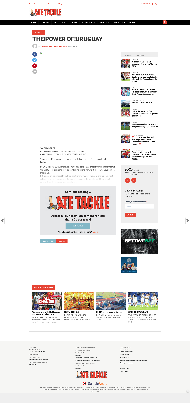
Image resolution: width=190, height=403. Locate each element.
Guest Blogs (59, 4)
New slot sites (124, 368)
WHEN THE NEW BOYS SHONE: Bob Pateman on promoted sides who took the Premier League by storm (144, 78)
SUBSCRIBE (78, 226)
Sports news (124, 371)
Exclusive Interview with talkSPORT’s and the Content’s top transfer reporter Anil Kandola (144, 155)
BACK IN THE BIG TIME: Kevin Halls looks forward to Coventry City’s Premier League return (144, 91)
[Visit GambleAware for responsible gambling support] (97, 383)
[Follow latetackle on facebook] (133, 180)
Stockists (104, 22)
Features (45, 22)
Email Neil (78, 368)
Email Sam (78, 355)
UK (55, 22)
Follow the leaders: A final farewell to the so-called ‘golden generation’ (145, 113)
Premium (61, 241)
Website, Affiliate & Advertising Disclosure (133, 360)
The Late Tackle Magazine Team (54, 46)
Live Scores (49, 4)
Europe (63, 22)
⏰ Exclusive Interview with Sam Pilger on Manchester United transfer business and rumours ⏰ (143, 140)
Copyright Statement (126, 363)
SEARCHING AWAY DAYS (138, 312)
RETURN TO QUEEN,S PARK (142, 102)
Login (95, 232)
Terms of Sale (124, 357)
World (74, 22)
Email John (41, 352)
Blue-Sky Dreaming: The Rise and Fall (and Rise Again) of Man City (145, 125)
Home (33, 22)
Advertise (39, 4)
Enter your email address (135, 202)
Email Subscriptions (126, 352)
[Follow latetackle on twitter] (127, 180)
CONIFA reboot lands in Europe (109, 312)
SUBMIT (130, 215)
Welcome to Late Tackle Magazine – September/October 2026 (144, 64)
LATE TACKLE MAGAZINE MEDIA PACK (87, 358)
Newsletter (119, 22)
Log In (132, 22)
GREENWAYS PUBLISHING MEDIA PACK (87, 361)
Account (32, 4)
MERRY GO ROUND (71, 312)
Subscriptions (88, 22)
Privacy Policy (124, 354)
